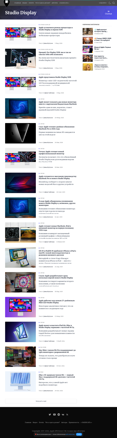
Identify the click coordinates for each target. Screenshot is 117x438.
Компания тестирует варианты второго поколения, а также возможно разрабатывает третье (56, 283)
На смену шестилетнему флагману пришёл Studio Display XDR (57, 59)
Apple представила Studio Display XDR (55, 77)
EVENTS (31, 3)
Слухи (42, 99)
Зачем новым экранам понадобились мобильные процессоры (55, 34)
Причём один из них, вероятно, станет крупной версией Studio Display (55, 108)
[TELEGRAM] (59, 414)
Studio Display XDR (46, 49)
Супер (79, 434)
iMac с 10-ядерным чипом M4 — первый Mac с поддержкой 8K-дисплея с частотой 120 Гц (57, 377)
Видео (24, 3)
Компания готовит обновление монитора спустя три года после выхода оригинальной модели (57, 211)
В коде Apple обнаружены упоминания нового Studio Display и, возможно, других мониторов (57, 203)
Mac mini (43, 347)
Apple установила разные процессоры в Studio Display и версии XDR (56, 29)
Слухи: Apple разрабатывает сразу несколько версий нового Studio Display (56, 277)
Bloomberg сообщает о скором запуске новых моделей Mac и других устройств (56, 183)
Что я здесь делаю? (42, 3)
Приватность (74, 422)
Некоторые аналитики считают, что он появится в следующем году (56, 307)
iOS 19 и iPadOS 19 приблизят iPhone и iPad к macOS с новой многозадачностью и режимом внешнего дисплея (57, 253)
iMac (41, 372)
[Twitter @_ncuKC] (50, 414)
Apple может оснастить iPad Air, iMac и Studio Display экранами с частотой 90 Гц (56, 326)
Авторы (55, 3)
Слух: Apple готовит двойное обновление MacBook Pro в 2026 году (56, 128)
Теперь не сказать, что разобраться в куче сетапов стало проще (57, 357)
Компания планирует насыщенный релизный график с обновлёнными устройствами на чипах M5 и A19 (54, 235)
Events (41, 422)
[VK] (63, 414)
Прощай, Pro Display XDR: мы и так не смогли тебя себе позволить (55, 53)
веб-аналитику (70, 434)
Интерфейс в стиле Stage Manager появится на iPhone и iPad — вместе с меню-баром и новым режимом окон (55, 260)
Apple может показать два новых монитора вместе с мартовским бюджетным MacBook (58, 103)
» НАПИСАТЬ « (64, 3)
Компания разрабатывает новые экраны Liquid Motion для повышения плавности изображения (57, 333)
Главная (17, 3)
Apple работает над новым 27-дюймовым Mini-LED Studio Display (57, 302)
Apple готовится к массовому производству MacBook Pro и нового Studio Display (57, 177)
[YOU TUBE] (54, 414)
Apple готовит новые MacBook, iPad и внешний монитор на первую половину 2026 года (56, 228)
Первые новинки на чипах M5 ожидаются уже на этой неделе (57, 133)
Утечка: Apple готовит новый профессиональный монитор (51, 153)
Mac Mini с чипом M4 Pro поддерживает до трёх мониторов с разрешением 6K (57, 351)
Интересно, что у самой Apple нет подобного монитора (53, 383)
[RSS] (67, 414)
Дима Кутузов (48, 43)
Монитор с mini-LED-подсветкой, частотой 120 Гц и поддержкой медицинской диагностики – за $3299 (58, 83)
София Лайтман (48, 93)
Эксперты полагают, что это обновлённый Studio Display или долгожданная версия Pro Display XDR (57, 159)
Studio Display (45, 24)
